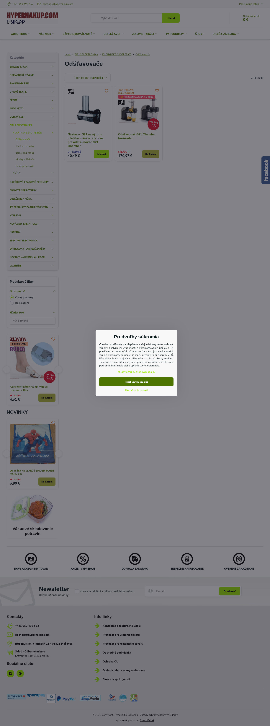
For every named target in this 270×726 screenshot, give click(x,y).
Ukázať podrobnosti (136, 390)
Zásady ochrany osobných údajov (136, 371)
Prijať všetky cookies (136, 382)
